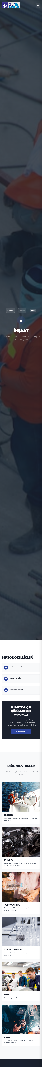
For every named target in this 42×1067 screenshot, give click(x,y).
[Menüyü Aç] (38, 5)
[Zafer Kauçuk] (11, 5)
